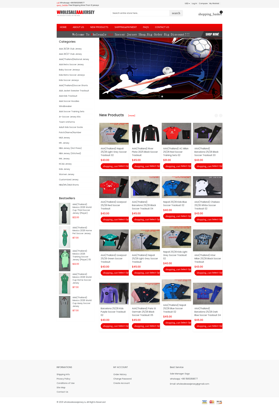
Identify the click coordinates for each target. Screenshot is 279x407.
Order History (120, 374)
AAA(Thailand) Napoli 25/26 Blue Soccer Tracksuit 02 (174, 308)
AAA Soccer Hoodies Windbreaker (69, 104)
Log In (194, 3)
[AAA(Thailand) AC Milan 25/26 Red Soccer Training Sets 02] (176, 133)
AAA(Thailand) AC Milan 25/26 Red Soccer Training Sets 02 (175, 152)
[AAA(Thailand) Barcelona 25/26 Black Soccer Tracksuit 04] (145, 186)
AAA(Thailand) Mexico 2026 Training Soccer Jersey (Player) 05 (82, 255)
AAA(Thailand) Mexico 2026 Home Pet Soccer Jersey (82, 230)
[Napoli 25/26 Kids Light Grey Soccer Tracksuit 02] (176, 236)
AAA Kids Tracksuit (68, 95)
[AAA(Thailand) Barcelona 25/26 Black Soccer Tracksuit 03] (207, 133)
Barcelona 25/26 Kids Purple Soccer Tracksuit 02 (113, 312)
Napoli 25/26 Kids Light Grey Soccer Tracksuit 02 (175, 255)
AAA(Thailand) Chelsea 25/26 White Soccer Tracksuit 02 (207, 205)
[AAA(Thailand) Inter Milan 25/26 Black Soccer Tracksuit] (207, 240)
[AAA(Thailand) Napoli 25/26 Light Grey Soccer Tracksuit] (145, 240)
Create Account (121, 383)
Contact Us (62, 391)
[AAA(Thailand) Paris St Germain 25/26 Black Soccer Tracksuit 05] (145, 293)
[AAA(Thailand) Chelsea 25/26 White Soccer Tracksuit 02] (207, 186)
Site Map (61, 387)
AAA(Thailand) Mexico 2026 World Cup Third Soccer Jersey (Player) (82, 208)
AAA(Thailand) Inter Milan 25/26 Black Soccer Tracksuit (207, 258)
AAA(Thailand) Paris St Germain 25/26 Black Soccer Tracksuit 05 (144, 312)
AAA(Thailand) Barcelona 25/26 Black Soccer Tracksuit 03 (206, 152)
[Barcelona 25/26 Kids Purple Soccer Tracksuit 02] (114, 293)
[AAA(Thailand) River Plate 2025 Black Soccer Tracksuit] (145, 133)
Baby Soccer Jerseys (69, 69)
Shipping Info (63, 374)
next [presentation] (219, 68)
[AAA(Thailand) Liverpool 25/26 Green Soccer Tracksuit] (114, 240)
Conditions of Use (66, 383)
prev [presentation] (102, 68)
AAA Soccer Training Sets (71, 111)
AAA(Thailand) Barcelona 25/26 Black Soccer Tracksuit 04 (144, 205)
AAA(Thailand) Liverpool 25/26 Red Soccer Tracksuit (113, 205)
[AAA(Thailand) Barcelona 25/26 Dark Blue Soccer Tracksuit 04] (207, 293)
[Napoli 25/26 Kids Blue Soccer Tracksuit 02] (176, 186)
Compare (203, 3)
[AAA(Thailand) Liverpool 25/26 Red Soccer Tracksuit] (114, 186)
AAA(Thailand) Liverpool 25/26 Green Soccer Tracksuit (113, 258)
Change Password (122, 378)
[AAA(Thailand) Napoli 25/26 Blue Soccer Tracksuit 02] (176, 290)
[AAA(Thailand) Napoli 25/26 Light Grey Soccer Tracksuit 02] (114, 133)
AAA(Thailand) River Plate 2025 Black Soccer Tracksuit (145, 152)
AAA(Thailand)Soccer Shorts (73, 85)
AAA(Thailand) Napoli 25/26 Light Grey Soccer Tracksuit (145, 258)
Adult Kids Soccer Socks (71, 127)
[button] (159, 96)
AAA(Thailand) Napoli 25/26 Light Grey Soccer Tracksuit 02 (114, 152)
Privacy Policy (63, 378)
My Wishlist (214, 3)
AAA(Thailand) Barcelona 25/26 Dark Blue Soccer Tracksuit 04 (207, 312)
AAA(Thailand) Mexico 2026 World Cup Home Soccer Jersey (82, 278)
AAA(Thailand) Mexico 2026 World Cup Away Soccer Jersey (82, 302)
